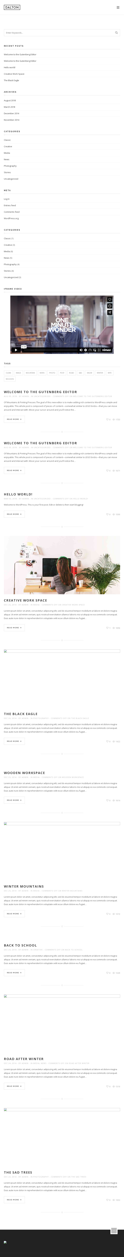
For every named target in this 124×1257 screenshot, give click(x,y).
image (18, 373)
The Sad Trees (18, 1172)
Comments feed (12, 211)
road (71, 373)
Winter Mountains (24, 886)
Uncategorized (11, 178)
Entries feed (10, 205)
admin (25, 396)
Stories (7, 172)
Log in (7, 198)
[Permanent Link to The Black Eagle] (66, 682)
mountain (30, 373)
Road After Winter (24, 1059)
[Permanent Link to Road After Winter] (62, 1027)
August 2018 (10, 100)
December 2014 (11, 113)
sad (80, 373)
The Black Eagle (11, 80)
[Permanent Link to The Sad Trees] (66, 1140)
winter (100, 373)
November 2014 (11, 119)
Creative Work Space (14, 73)
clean (8, 373)
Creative (8, 146)
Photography (10, 165)
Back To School (20, 945)
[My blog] (12, 7)
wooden (10, 379)
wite (110, 373)
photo (52, 373)
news (42, 373)
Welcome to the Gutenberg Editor (20, 54)
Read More (13, 419)
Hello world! (9, 67)
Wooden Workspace (24, 773)
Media (7, 152)
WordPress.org (11, 218)
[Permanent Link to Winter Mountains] (62, 854)
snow (89, 373)
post (62, 373)
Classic (7, 139)
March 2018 (9, 106)
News (6, 159)
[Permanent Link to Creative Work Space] (62, 568)
